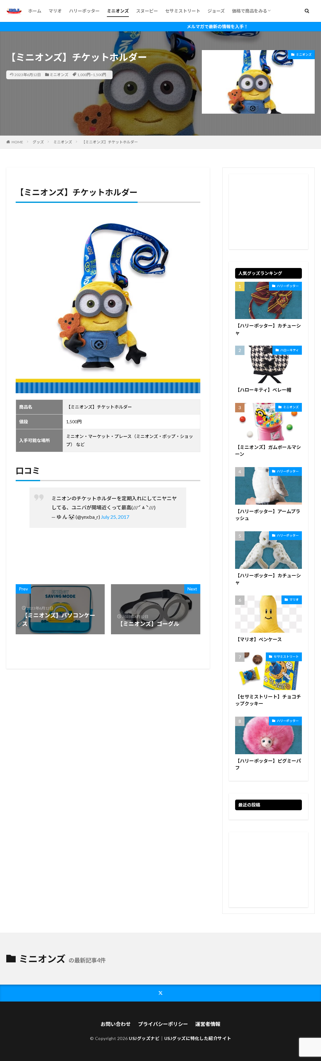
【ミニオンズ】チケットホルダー (110, 142)
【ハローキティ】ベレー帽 (263, 390)
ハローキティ (289, 350)
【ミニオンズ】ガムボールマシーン (268, 450)
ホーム (34, 10)
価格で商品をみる (249, 10)
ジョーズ (216, 10)
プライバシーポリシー (163, 1024)
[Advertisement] (268, 211)
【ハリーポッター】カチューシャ (268, 329)
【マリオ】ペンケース (258, 639)
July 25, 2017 (115, 517)
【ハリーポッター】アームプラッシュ (267, 514)
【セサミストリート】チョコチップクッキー (268, 700)
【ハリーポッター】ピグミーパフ (268, 764)
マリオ (55, 10)
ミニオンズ (118, 10)
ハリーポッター (84, 10)
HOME (17, 142)
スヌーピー (147, 10)
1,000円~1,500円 (91, 74)
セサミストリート (182, 10)
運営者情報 (207, 1024)
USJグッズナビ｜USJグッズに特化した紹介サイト (180, 1038)
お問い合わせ (116, 1024)
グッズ (38, 142)
